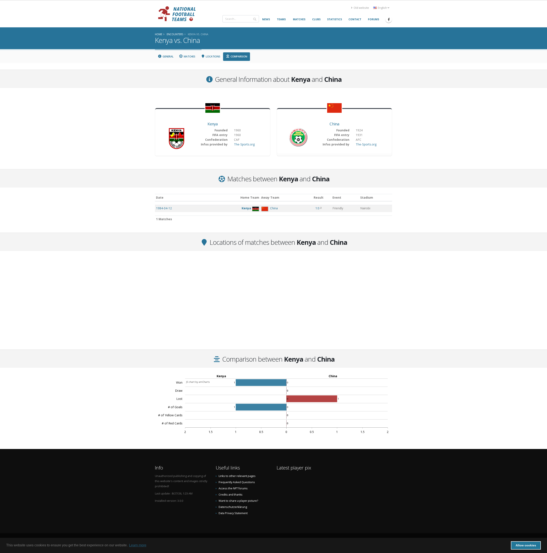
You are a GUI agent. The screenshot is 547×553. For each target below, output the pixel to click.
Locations (212, 56)
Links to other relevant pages (237, 476)
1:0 (317, 208)
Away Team (270, 197)
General (168, 56)
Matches (189, 56)
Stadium (366, 197)
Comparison (238, 56)
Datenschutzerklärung (233, 507)
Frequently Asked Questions (237, 482)
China (334, 123)
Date (159, 197)
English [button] (382, 8)
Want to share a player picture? (238, 501)
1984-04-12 (164, 208)
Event (336, 197)
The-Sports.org (244, 144)
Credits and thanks (231, 494)
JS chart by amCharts (198, 381)
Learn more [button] (137, 545)
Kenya (212, 123)
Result (318, 197)
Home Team (249, 197)
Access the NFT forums (233, 488)
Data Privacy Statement (233, 513)
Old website (361, 8)
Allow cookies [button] (526, 545)
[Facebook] (388, 19)
